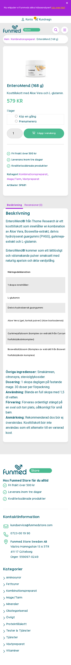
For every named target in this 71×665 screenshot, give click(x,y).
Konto (29, 19)
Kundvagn (43, 19)
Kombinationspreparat (23, 39)
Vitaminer (12, 650)
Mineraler (12, 604)
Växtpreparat (30, 179)
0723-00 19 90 (20, 533)
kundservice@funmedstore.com (31, 525)
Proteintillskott (16, 624)
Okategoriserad (17, 611)
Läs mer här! (58, 8)
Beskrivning (14, 204)
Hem (6, 39)
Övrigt (10, 617)
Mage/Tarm (14, 179)
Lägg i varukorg (46, 133)
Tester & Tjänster (18, 630)
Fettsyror (12, 584)
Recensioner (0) (33, 204)
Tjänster (12, 637)
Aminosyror (13, 577)
